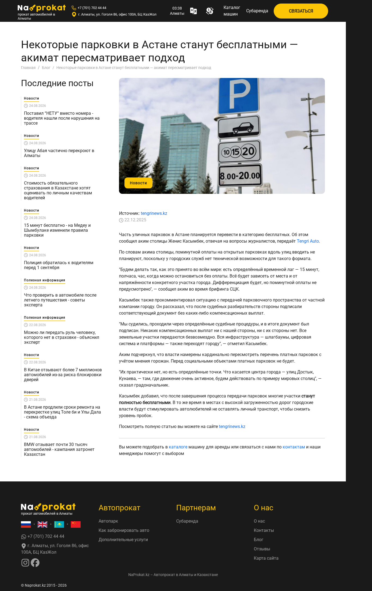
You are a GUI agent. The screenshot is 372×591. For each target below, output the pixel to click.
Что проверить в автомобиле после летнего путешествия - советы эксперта (60, 300)
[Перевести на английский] (42, 524)
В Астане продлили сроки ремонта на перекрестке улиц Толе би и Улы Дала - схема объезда (62, 412)
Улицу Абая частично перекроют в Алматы (59, 153)
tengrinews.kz (154, 213)
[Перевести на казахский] (59, 524)
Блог (258, 539)
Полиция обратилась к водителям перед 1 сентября (58, 265)
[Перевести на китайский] (76, 524)
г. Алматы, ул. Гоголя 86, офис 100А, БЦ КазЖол (117, 14)
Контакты (264, 530)
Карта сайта (266, 558)
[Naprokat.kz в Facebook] (35, 562)
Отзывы (262, 548)
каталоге (178, 447)
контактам (294, 447)
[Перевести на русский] (26, 524)
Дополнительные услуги (123, 539)
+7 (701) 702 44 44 (92, 8)
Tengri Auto (308, 241)
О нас (259, 521)
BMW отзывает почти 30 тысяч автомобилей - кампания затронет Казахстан (59, 449)
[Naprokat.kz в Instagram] (25, 562)
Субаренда (257, 10)
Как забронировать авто (124, 530)
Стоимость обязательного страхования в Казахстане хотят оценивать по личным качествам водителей (58, 190)
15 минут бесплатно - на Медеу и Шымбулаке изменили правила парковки (57, 230)
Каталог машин (232, 11)
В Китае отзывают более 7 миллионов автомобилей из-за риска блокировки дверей (63, 374)
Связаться (301, 11)
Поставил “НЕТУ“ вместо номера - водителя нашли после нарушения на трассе (62, 118)
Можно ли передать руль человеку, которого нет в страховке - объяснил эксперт (61, 337)
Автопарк (108, 521)
